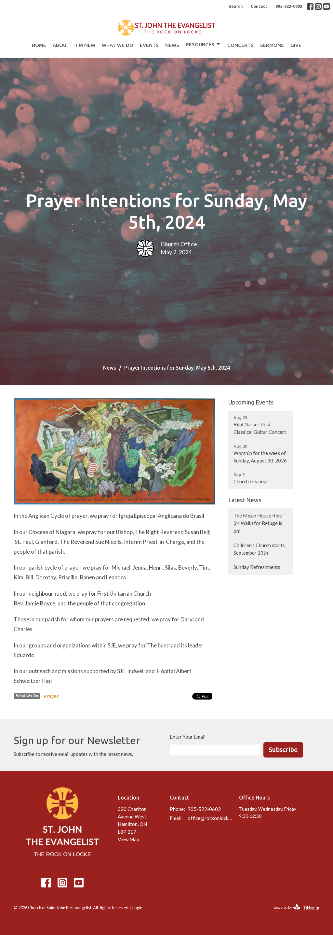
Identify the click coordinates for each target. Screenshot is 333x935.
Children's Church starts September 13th (259, 549)
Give (295, 45)
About (61, 45)
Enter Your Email (188, 737)
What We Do (117, 45)
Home (39, 45)
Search (236, 6)
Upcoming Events (250, 402)
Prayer (51, 696)
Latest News (244, 500)
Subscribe (283, 749)
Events (149, 45)
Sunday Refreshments (256, 567)
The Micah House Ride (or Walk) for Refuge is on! (257, 523)
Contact (259, 6)
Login (137, 907)
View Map (128, 839)
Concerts (240, 45)
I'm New (85, 45)
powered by (293, 913)
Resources (200, 44)
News (172, 45)
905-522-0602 (288, 6)
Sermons (272, 45)
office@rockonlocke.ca (210, 818)
